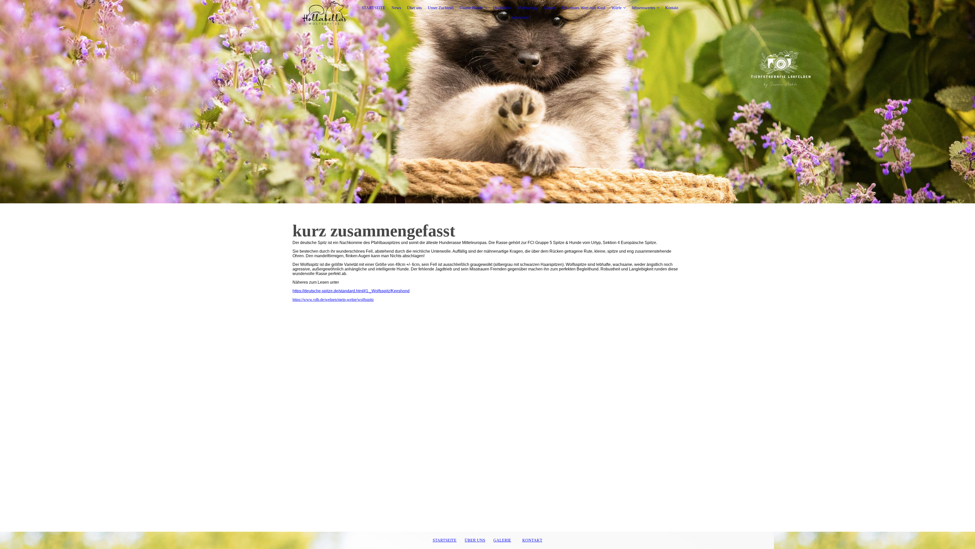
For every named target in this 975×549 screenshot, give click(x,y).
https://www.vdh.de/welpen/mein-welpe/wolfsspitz (333, 299)
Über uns (414, 8)
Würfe (616, 8)
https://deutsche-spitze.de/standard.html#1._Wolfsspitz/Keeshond (351, 291)
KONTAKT (532, 540)
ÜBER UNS (475, 540)
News (396, 8)
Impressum (520, 17)
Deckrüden (502, 8)
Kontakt (671, 8)
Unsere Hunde (471, 8)
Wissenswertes (643, 8)
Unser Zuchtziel (440, 8)
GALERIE (502, 540)
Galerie (550, 8)
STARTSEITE (373, 8)
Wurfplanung (527, 8)
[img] (324, 12)
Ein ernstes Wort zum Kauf (583, 8)
